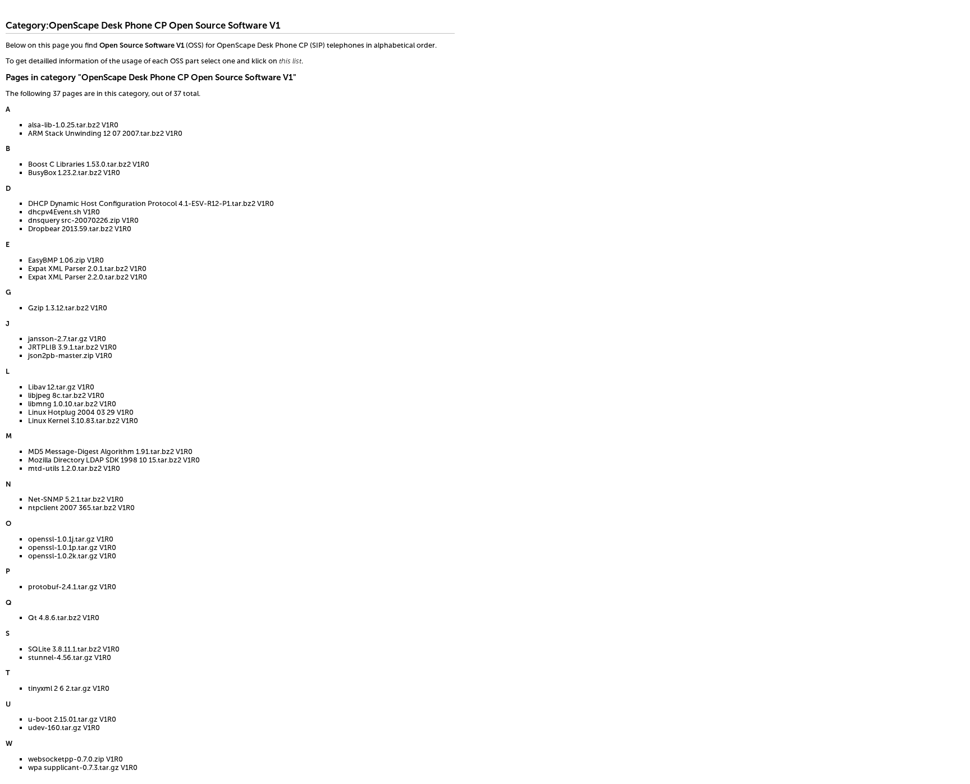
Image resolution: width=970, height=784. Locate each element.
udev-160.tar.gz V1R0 (64, 727)
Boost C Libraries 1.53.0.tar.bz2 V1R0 (88, 164)
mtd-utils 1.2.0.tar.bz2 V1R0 (74, 468)
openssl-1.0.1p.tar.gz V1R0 (72, 547)
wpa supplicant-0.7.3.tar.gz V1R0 (83, 767)
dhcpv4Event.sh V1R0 (64, 212)
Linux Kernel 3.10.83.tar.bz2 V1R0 (83, 420)
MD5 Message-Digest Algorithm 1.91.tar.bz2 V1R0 (110, 451)
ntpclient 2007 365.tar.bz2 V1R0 (81, 507)
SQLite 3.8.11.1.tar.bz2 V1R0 (74, 649)
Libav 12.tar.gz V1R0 (61, 387)
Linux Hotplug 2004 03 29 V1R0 (81, 412)
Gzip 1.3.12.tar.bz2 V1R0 (67, 308)
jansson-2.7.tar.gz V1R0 (67, 338)
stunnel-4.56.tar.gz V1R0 (69, 657)
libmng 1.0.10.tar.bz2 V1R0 (72, 404)
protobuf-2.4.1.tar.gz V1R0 (72, 587)
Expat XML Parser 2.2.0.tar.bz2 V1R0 (87, 277)
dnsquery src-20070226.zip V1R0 (83, 220)
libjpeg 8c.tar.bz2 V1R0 (66, 395)
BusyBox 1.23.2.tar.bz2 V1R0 (74, 172)
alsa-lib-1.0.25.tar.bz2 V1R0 (73, 125)
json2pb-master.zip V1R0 (70, 355)
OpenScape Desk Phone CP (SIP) (271, 45)
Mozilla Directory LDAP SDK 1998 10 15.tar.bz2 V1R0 (114, 460)
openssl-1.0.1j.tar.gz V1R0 (70, 539)
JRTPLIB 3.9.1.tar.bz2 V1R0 (72, 347)
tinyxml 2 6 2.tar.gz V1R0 (68, 688)
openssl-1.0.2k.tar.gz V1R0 (72, 556)
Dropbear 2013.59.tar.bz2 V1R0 (79, 228)
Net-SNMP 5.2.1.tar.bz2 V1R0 (75, 499)
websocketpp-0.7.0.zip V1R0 (75, 759)
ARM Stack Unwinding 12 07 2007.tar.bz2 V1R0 (105, 133)
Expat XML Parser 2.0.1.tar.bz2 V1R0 (87, 268)
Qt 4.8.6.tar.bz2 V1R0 (63, 617)
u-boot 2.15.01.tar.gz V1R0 (72, 719)
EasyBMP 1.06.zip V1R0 (66, 260)
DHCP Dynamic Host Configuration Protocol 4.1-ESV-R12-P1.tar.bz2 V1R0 (151, 203)
